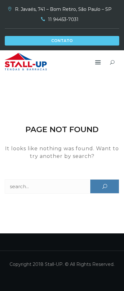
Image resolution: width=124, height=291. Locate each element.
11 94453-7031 (63, 19)
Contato (62, 40)
